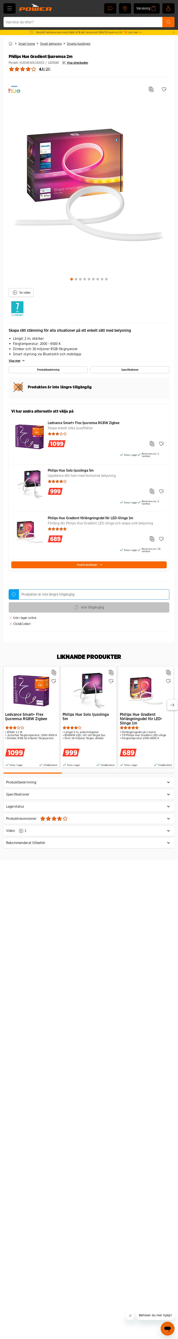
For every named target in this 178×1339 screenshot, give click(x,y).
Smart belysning (51, 43)
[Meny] (9, 8)
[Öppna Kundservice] (110, 8)
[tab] (71, 279)
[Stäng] (173, 32)
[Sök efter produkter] (168, 22)
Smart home (26, 43)
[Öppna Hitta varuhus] (125, 8)
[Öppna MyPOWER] (168, 8)
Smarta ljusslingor (79, 43)
